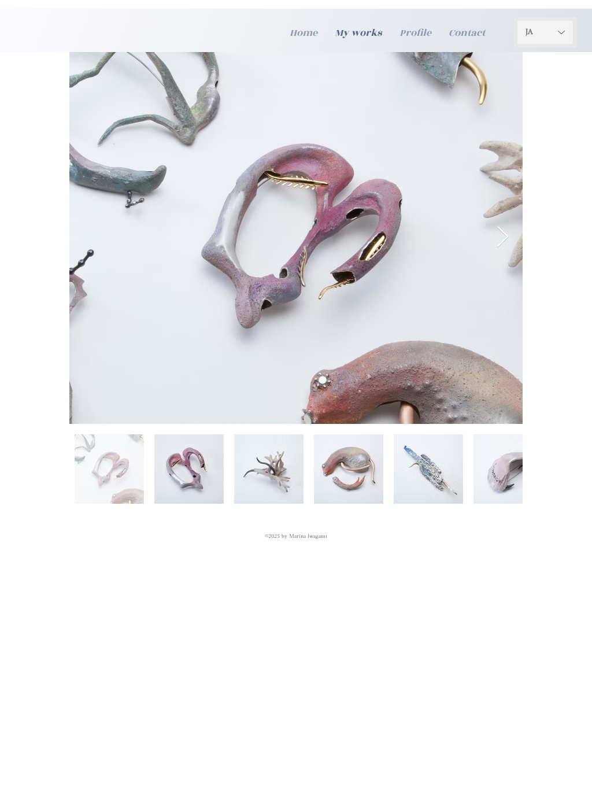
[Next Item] (502, 237)
